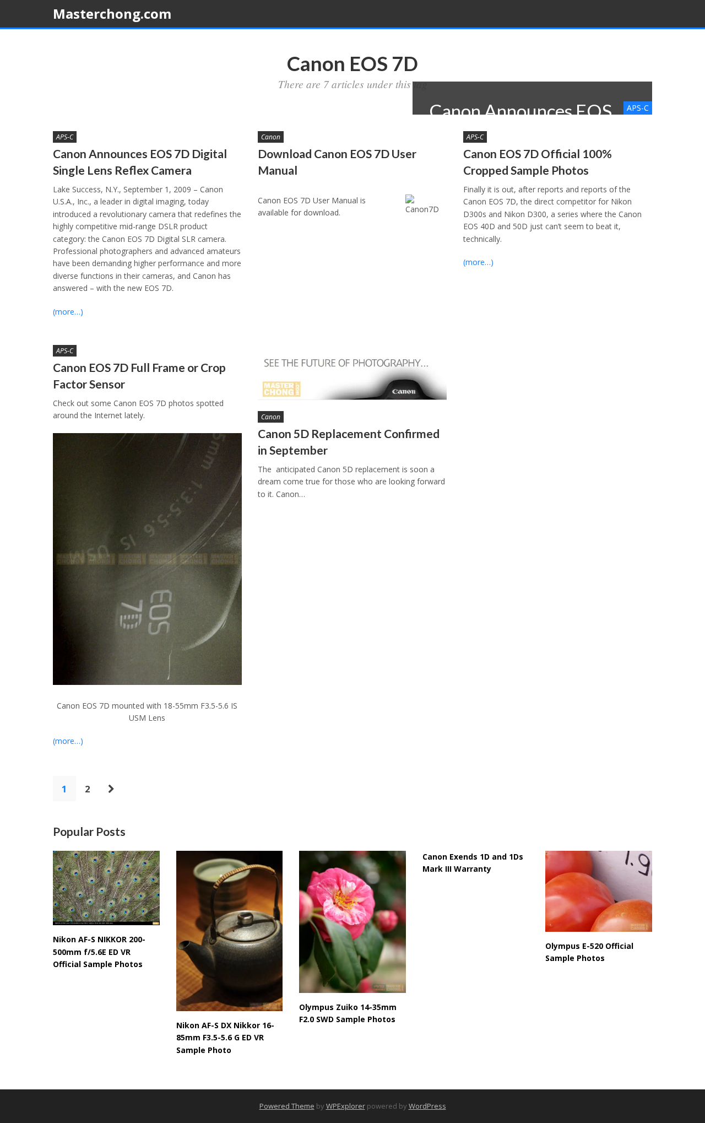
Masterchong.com (112, 13)
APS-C (64, 137)
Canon (270, 137)
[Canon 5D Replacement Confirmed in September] (352, 372)
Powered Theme (286, 1106)
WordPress (427, 1106)
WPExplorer (345, 1106)
